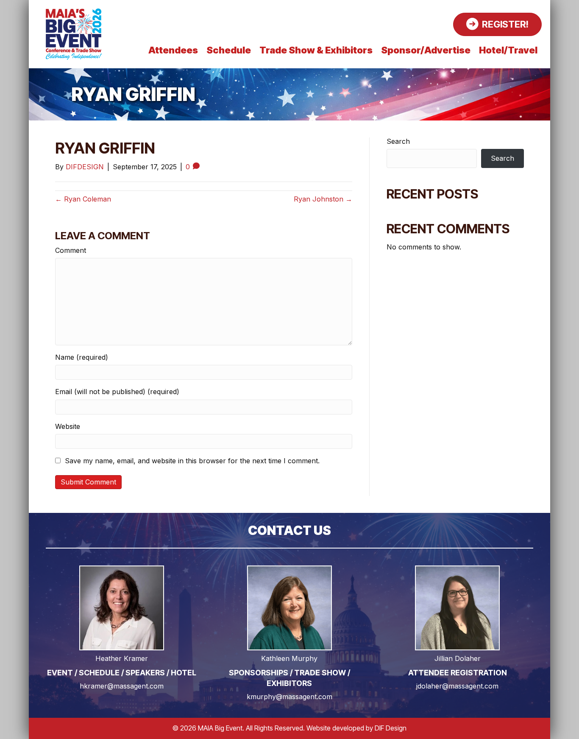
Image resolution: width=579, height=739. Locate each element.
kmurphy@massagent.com (289, 696)
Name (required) (81, 357)
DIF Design (390, 728)
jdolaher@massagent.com (457, 686)
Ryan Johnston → (323, 199)
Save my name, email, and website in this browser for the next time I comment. (192, 461)
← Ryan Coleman (83, 199)
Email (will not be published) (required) (117, 392)
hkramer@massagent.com (122, 686)
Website (67, 427)
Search (398, 141)
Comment (70, 250)
